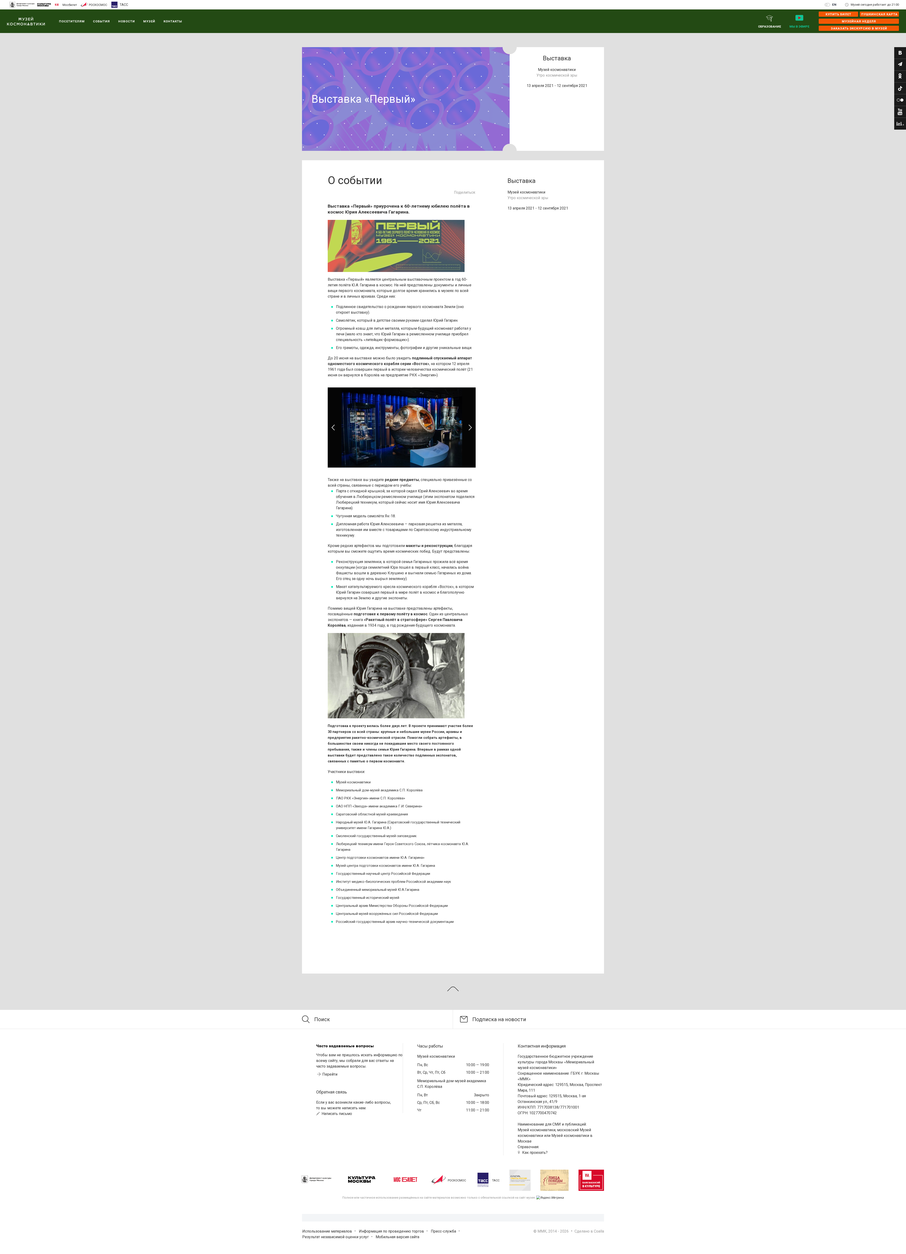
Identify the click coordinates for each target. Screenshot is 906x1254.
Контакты (173, 21)
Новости (126, 21)
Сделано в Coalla (589, 1231)
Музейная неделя (859, 21)
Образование (769, 26)
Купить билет (838, 14)
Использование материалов (327, 1231)
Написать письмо (336, 1113)
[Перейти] (900, 53)
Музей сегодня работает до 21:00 (875, 4)
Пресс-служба (443, 1231)
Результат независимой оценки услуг (335, 1237)
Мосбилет (70, 4)
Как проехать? (535, 1152)
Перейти (329, 1074)
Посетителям (72, 21)
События (101, 21)
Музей (149, 21)
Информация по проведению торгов (391, 1231)
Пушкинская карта (879, 14)
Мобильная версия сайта (397, 1237)
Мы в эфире (799, 26)
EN (834, 4)
